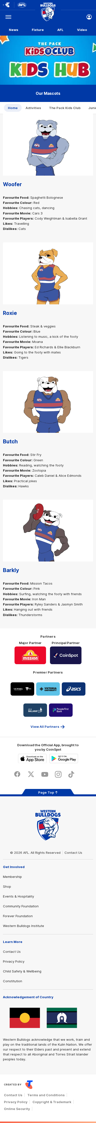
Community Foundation (21, 906)
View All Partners (45, 727)
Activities (33, 108)
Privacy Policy (13, 961)
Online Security (17, 1109)
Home (13, 108)
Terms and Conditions (46, 1095)
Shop (7, 886)
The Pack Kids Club (64, 108)
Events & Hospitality (18, 896)
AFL (60, 30)
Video (82, 30)
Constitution (12, 981)
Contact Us (73, 853)
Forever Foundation (18, 916)
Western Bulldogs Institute (23, 926)
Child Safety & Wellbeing (22, 971)
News (13, 30)
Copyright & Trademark (51, 1102)
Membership (12, 877)
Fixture (38, 30)
